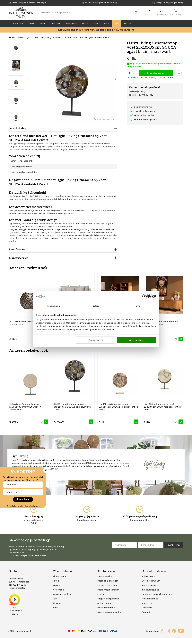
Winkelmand (175, 15)
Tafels (31, 23)
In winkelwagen (156, 73)
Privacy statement (106, 607)
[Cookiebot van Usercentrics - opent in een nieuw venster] (144, 296)
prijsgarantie (144, 111)
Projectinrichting (150, 598)
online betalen (144, 115)
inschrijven (174, 545)
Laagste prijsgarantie (108, 598)
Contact (146, 612)
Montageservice (150, 585)
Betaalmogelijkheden (108, 590)
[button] (116, 80)
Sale (116, 23)
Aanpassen (94, 340)
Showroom (147, 607)
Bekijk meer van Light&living (26, 475)
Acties (106, 23)
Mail (134, 95)
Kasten (42, 23)
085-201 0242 (148, 95)
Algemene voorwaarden (109, 612)
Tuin (96, 23)
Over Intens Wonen (151, 581)
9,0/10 (145, 119)
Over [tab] (138, 306)
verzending (143, 107)
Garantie (101, 594)
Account (148, 15)
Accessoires (71, 23)
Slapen (85, 23)
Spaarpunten (104, 603)
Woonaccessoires (62, 594)
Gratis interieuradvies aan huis (157, 594)
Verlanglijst (161, 15)
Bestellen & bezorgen (107, 581)
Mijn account (148, 576)
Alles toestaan (136, 340)
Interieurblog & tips (151, 590)
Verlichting (55, 23)
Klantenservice (104, 576)
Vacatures (147, 603)
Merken (127, 23)
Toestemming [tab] (53, 306)
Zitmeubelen (17, 23)
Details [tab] (96, 306)
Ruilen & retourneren (107, 585)
